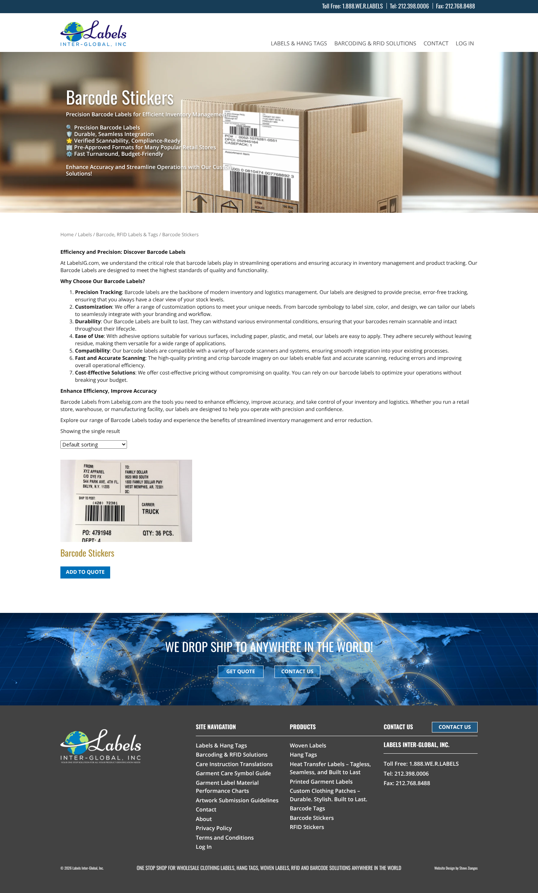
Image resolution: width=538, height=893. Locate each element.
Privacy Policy (214, 828)
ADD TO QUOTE (85, 572)
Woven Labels (308, 745)
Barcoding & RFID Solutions (375, 43)
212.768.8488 (460, 5)
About (204, 819)
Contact (435, 43)
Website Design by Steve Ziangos (456, 868)
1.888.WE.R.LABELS (362, 5)
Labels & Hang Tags (299, 43)
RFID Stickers (307, 827)
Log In (465, 43)
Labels (85, 234)
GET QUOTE (240, 671)
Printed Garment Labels (321, 781)
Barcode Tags (307, 808)
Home (67, 234)
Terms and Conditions (225, 837)
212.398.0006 (413, 5)
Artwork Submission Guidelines (237, 800)
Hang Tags (303, 754)
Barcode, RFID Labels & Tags (127, 234)
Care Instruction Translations (234, 764)
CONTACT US (297, 671)
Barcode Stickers (312, 818)
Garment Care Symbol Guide (233, 773)
